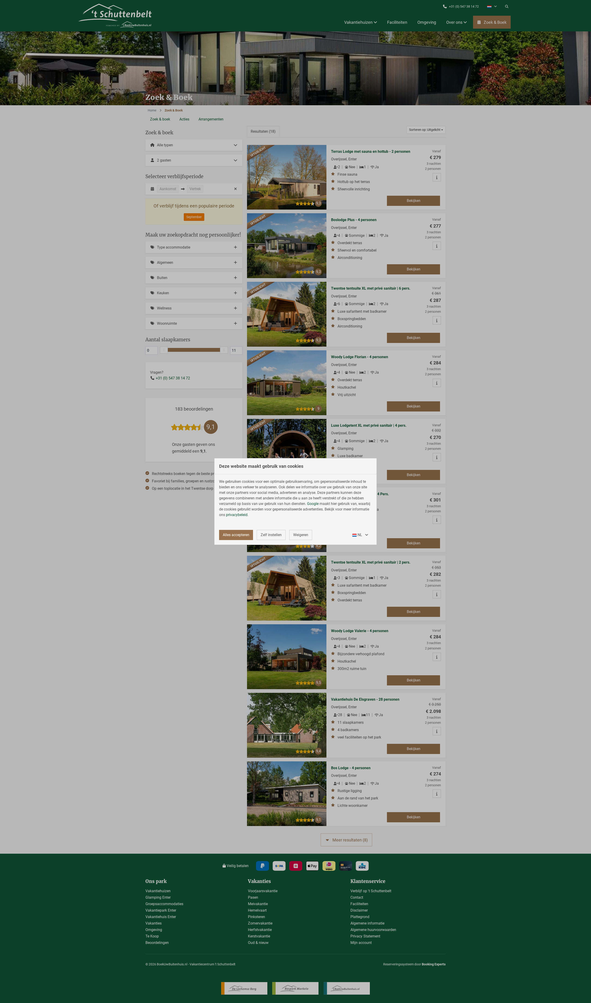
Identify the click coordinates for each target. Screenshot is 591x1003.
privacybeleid (236, 515)
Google (313, 504)
